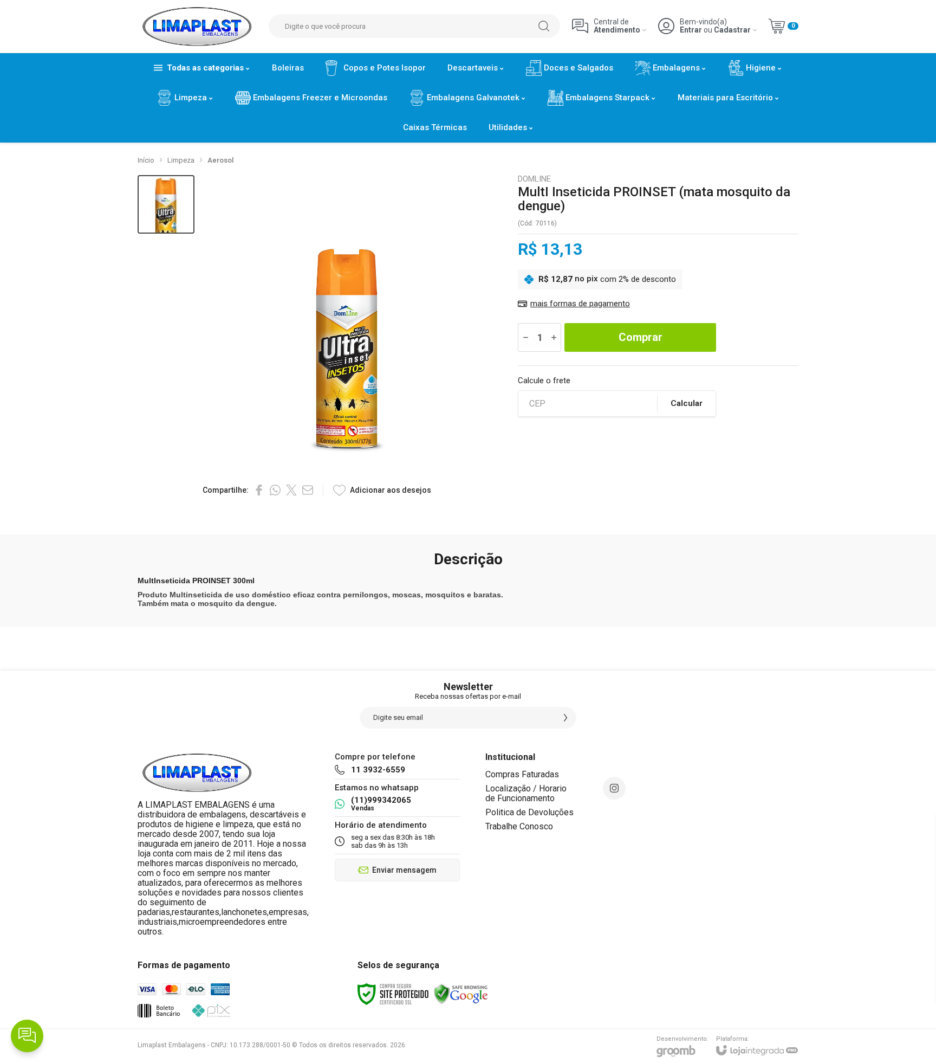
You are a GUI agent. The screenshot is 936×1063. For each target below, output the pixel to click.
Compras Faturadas (522, 774)
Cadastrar (732, 30)
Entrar (691, 30)
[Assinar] (565, 718)
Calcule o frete (544, 381)
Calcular (687, 403)
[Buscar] (544, 26)
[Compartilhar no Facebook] (258, 490)
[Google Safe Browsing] (461, 993)
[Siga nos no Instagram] (614, 788)
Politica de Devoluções (529, 812)
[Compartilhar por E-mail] (307, 490)
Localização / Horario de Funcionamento (526, 793)
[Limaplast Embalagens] (197, 26)
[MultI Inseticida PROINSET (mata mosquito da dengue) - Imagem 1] (166, 204)
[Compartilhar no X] (291, 490)
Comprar (640, 337)
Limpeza (180, 160)
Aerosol (220, 160)
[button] (166, 204)
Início (146, 160)
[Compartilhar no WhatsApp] (275, 490)
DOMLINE (534, 179)
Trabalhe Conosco (519, 826)
